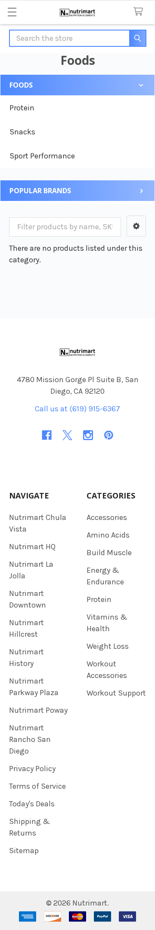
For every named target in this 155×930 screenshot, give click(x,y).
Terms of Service (37, 786)
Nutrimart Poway (38, 710)
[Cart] (140, 11)
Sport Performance (42, 156)
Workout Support (116, 693)
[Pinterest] (109, 435)
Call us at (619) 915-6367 (77, 408)
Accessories (107, 517)
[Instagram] (88, 435)
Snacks (22, 132)
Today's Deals (32, 803)
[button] (136, 226)
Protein (21, 107)
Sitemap (24, 850)
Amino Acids (108, 535)
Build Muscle (109, 552)
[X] (67, 435)
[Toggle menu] (12, 12)
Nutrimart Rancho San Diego (30, 739)
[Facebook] (47, 435)
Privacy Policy (32, 768)
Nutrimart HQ (32, 546)
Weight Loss (108, 646)
